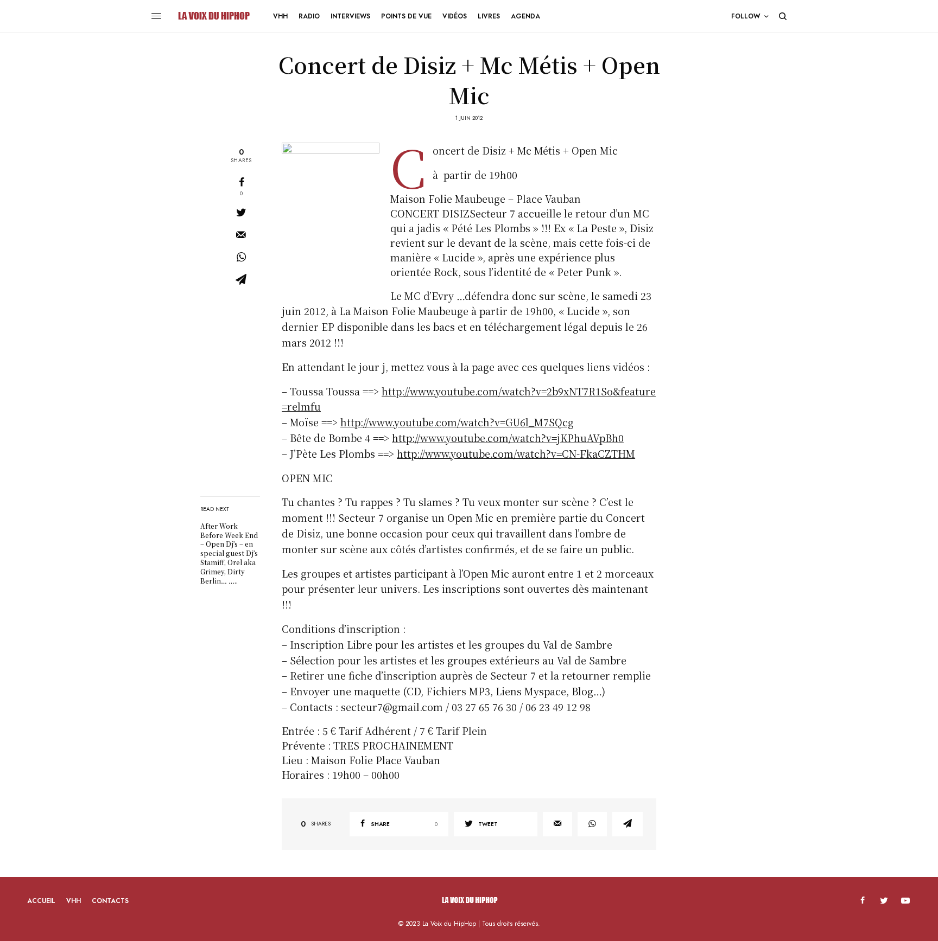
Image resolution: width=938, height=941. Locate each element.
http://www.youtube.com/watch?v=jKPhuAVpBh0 (508, 438)
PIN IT (336, 215)
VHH (73, 901)
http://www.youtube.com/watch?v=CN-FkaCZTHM (516, 453)
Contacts (110, 901)
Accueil (41, 901)
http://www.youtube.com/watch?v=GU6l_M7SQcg (457, 422)
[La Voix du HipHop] (213, 16)
